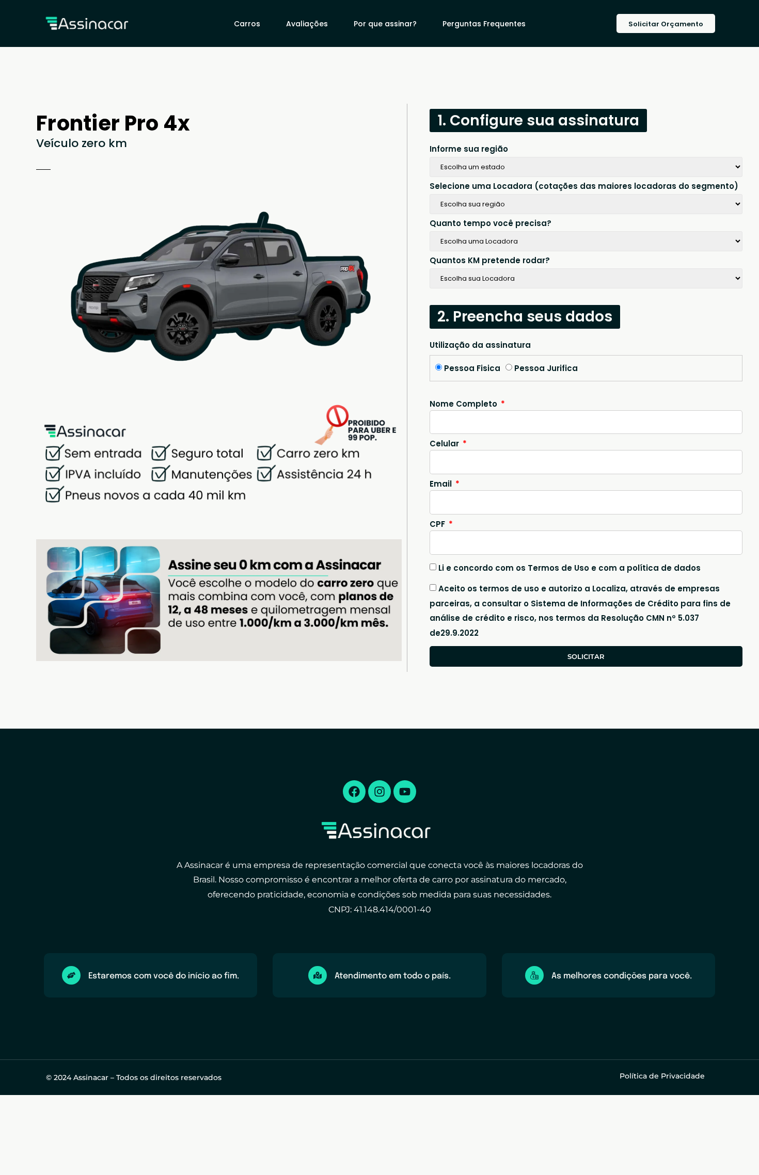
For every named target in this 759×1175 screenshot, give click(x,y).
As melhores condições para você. (621, 976)
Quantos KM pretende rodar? (490, 261)
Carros (247, 24)
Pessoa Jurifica (546, 368)
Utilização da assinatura (480, 345)
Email (442, 484)
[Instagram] (379, 791)
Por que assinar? (385, 24)
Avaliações (307, 24)
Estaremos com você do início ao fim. (163, 976)
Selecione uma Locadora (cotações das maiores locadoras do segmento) (584, 186)
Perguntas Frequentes (484, 24)
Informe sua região (469, 149)
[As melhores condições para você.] (534, 975)
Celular (445, 444)
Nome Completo (464, 404)
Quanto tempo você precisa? (490, 224)
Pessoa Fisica (472, 368)
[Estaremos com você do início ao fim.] (71, 975)
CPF (438, 524)
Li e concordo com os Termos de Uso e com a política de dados (569, 567)
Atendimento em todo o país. (393, 976)
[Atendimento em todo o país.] (317, 975)
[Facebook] (354, 791)
